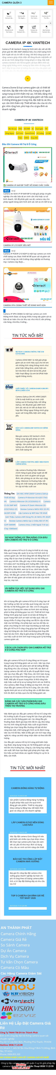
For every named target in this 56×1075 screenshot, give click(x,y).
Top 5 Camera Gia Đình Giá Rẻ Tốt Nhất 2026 (27, 897)
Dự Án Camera (13, 950)
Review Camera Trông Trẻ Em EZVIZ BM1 (30, 353)
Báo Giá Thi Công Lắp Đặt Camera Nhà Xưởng (27, 860)
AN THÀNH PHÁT (16, 928)
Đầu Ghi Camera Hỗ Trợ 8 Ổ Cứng (19, 144)
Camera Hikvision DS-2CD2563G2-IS (25, 501)
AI (32, 129)
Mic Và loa (12, 129)
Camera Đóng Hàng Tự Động (27, 788)
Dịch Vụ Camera (15, 956)
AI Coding (40, 133)
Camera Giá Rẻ (14, 939)
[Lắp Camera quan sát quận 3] (21, 1065)
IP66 (20, 129)
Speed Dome (30, 133)
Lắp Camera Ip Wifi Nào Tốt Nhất (33, 513)
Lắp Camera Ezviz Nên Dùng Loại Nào (27, 823)
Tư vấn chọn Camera (19, 961)
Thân (20, 138)
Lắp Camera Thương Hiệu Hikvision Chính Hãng (32, 463)
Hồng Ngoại (9, 133)
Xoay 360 (34, 138)
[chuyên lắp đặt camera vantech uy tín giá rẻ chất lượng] (18, 1000)
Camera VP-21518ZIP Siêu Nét (17, 245)
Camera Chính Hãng (18, 933)
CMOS (26, 138)
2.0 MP (48, 133)
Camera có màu (15, 967)
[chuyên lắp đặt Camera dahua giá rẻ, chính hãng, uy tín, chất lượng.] (18, 979)
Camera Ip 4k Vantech (28, 43)
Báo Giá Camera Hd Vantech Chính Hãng (32, 429)
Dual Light (39, 129)
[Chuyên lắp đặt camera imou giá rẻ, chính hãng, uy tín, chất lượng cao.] (18, 986)
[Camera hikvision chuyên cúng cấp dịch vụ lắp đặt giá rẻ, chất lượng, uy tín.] (18, 1007)
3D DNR (27, 129)
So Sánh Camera (15, 944)
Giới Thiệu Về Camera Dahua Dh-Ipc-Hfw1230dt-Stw (32, 390)
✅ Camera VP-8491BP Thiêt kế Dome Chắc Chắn (26, 185)
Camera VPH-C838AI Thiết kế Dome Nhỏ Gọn (24, 305)
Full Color (19, 133)
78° (46, 129)
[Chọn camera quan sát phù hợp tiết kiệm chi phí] (50, 23)
